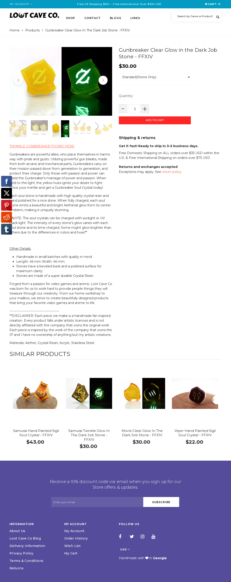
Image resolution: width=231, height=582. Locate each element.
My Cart (71, 553)
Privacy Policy (21, 553)
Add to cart (155, 120)
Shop (70, 18)
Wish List (72, 546)
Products (32, 30)
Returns (16, 568)
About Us (17, 531)
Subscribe (161, 502)
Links (135, 18)
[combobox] (197, 16)
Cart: (214, 4)
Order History (76, 538)
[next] (217, 399)
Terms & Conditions (26, 561)
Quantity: (126, 96)
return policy (172, 172)
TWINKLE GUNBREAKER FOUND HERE (41, 146)
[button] (18, 80)
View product (36, 398)
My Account (74, 531)
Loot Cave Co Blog (25, 538)
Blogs (115, 18)
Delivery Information (27, 546)
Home (14, 30)
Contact (92, 18)
